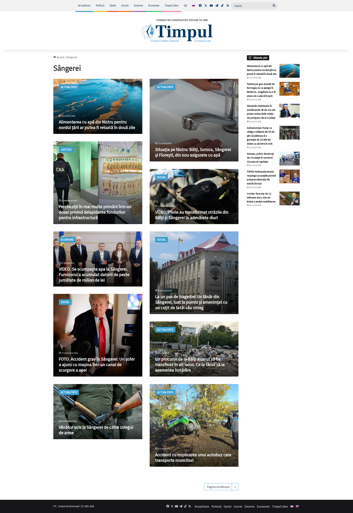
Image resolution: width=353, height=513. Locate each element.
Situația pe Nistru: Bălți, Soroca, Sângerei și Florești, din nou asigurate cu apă (193, 152)
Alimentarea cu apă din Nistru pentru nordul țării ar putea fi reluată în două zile (97, 124)
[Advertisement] (273, 271)
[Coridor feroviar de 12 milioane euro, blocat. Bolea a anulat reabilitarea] (289, 198)
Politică (100, 5)
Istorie (125, 5)
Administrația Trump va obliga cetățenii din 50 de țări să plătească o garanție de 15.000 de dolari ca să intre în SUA (260, 135)
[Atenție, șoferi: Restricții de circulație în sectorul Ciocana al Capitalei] (289, 158)
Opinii (113, 5)
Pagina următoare (218, 487)
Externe (138, 5)
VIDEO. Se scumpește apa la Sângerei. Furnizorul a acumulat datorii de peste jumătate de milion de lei (94, 274)
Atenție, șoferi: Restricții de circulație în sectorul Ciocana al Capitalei (260, 157)
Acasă (60, 57)
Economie (153, 5)
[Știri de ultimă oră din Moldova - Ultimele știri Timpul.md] (176, 30)
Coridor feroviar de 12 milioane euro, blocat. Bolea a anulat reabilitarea (261, 197)
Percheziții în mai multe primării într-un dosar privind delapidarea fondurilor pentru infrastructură (95, 212)
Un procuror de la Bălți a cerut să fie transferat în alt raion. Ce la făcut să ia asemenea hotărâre (190, 364)
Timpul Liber (172, 5)
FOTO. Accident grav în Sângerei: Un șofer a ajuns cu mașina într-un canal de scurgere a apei (97, 364)
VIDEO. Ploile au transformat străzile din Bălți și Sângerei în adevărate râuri (192, 214)
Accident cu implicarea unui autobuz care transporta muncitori (193, 457)
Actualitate (84, 5)
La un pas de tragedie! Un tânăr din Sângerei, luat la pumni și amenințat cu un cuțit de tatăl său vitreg (191, 302)
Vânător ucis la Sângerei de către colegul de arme (96, 429)
